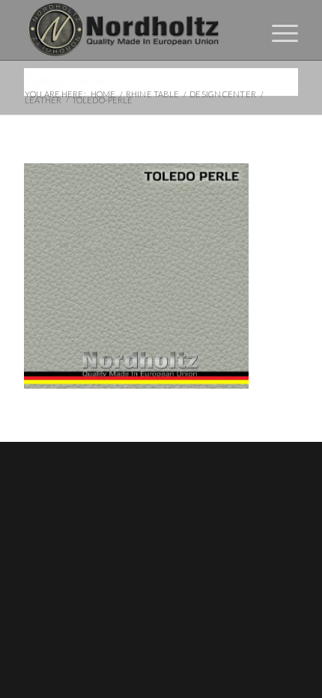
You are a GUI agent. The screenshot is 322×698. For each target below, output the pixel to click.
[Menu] (277, 30)
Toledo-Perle (63, 81)
